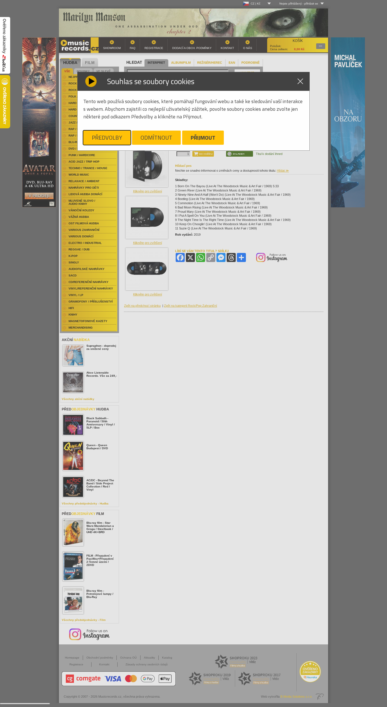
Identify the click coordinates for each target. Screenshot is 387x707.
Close (300, 81)
